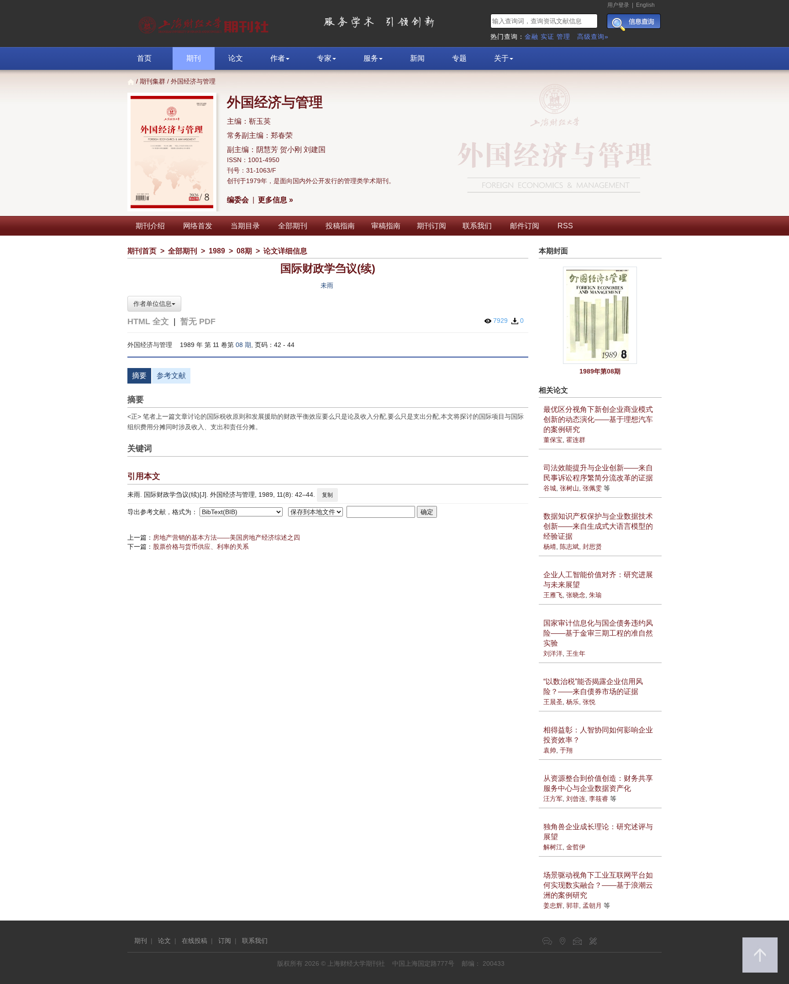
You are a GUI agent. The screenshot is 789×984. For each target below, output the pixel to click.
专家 (324, 58)
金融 (531, 36)
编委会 (238, 200)
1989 (217, 251)
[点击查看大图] (600, 315)
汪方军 (553, 798)
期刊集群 (152, 81)
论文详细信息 (285, 251)
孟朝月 (592, 905)
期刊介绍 (150, 226)
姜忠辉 (553, 905)
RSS (565, 226)
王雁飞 (553, 595)
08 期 (243, 344)
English (645, 5)
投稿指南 (340, 226)
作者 (277, 58)
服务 (370, 58)
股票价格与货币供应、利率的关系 (201, 546)
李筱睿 (598, 798)
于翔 (566, 750)
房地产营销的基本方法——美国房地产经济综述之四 (226, 537)
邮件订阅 (524, 226)
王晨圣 (553, 701)
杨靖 (549, 546)
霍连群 (575, 439)
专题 (459, 58)
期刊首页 (142, 251)
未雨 (327, 285)
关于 (501, 58)
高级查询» (593, 36)
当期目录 (245, 226)
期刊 (193, 58)
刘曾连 (575, 798)
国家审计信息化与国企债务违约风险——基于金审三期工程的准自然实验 (598, 633)
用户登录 (618, 5)
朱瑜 (595, 595)
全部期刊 (292, 226)
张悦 (589, 701)
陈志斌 (569, 546)
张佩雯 (592, 488)
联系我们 (477, 226)
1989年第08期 (600, 371)
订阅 (224, 940)
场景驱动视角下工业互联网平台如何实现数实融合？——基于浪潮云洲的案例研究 (598, 885)
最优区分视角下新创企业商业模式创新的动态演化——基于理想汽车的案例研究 (598, 419)
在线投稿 (194, 940)
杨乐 (572, 701)
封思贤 (592, 546)
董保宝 (553, 439)
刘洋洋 (553, 653)
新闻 (417, 58)
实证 (547, 36)
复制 (327, 495)
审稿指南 (385, 226)
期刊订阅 (431, 226)
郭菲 (572, 905)
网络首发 (197, 226)
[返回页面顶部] (760, 955)
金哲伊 (575, 847)
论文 (235, 58)
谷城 (549, 488)
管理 (563, 36)
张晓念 (575, 595)
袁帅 (549, 750)
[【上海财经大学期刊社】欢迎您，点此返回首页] (204, 22)
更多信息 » (275, 200)
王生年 (575, 653)
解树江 (553, 847)
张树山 (569, 488)
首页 (144, 58)
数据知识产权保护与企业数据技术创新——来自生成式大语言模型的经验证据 (598, 526)
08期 (244, 251)
